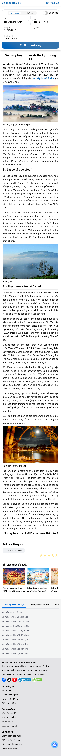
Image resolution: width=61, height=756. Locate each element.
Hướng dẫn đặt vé (10, 699)
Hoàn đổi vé (7, 722)
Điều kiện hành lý (10, 726)
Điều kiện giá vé (9, 703)
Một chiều (15, 13)
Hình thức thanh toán (12, 744)
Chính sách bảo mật (11, 736)
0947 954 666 (52, 3)
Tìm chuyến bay (33, 45)
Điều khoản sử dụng (11, 740)
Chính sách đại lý (10, 748)
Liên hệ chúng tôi (10, 694)
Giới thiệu (6, 690)
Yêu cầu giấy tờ (9, 713)
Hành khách (8, 36)
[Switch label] (45, 13)
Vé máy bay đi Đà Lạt (13, 550)
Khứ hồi (29, 13)
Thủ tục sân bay (9, 717)
